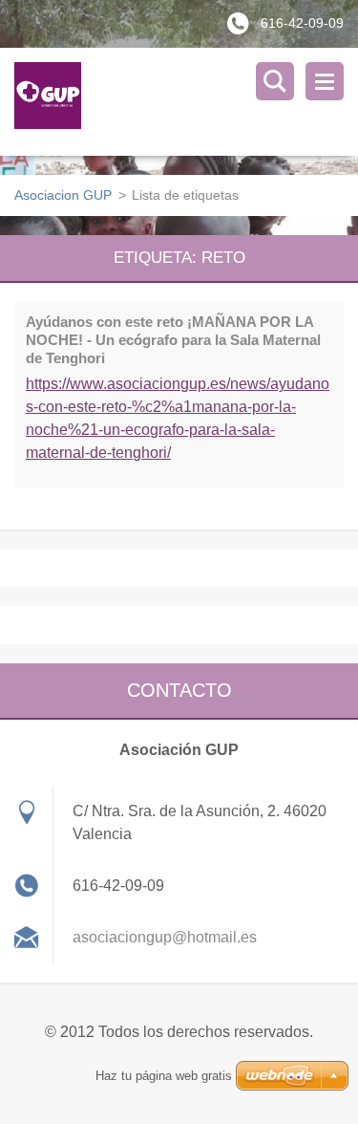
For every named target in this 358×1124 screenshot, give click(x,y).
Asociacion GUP (63, 195)
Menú (324, 81)
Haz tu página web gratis (163, 1076)
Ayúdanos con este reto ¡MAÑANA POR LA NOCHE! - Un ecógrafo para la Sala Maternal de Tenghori (173, 339)
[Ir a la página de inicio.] (186, 102)
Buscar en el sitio (275, 81)
